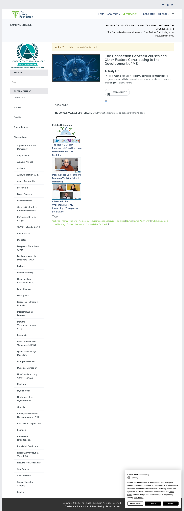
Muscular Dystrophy (27, 368)
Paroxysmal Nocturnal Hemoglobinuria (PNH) (28, 415)
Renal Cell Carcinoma (27, 446)
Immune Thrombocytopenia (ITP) (26, 325)
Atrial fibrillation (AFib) (28, 175)
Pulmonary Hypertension (23, 438)
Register (149, 14)
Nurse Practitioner (141, 221)
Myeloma (21, 384)
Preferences (135, 504)
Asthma (21, 168)
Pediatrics (120, 221)
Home (101, 14)
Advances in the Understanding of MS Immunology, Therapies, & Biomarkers (65, 206)
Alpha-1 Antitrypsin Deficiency (26, 147)
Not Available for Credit (97, 224)
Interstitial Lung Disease (25, 313)
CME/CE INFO (61, 105)
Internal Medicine (69, 221)
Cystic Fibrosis (24, 233)
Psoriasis (21, 430)
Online (70, 224)
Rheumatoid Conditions (29, 463)
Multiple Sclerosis (165, 29)
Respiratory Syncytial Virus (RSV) (27, 454)
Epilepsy (21, 266)
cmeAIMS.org (59, 224)
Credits (17, 117)
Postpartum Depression (29, 423)
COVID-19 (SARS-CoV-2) (28, 227)
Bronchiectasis (24, 201)
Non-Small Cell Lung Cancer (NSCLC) (27, 376)
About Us (112, 14)
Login (163, 14)
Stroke (20, 492)
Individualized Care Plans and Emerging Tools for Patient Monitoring (66, 178)
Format (17, 107)
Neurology (84, 221)
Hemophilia (23, 295)
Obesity (21, 407)
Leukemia (22, 335)
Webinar (56, 221)
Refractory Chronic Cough (26, 219)
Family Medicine (153, 25)
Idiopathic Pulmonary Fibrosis (27, 304)
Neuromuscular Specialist (102, 221)
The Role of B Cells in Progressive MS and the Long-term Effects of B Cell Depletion (67, 150)
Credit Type (19, 97)
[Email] (138, 101)
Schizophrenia (24, 476)
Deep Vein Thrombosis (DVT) (28, 248)
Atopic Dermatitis (26, 181)
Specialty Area (21, 127)
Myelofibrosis (23, 391)
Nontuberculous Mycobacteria (25, 399)
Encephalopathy (25, 273)
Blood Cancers (24, 194)
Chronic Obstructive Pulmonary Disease (27, 209)
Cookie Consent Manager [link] (137, 475)
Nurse (129, 221)
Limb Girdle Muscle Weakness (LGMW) (26, 343)
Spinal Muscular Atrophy (25, 484)
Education (131, 14)
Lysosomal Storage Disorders (26, 353)
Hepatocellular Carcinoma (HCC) (25, 281)
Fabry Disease (24, 289)
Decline (153, 504)
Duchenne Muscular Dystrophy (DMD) (27, 258)
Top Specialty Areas (135, 25)
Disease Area (168, 25)
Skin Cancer (23, 469)
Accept (171, 504)
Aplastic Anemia (25, 162)
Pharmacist (79, 224)
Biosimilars (22, 188)
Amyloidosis (23, 155)
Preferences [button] (138, 498)
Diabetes (21, 240)
